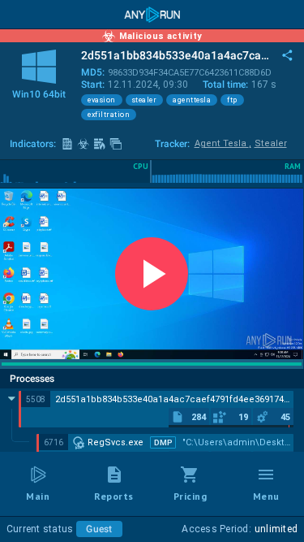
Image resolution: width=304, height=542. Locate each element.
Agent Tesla (223, 143)
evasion (102, 100)
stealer (144, 100)
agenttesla (192, 100)
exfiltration (109, 115)
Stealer (271, 143)
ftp (232, 100)
